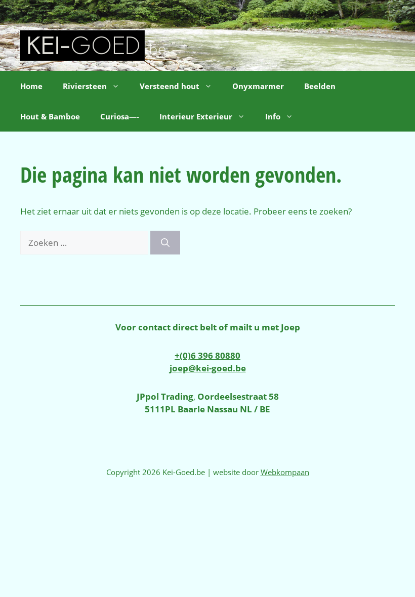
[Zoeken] (165, 243)
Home (31, 86)
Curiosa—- (119, 116)
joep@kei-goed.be (208, 368)
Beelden (320, 86)
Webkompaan (285, 472)
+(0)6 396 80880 (207, 355)
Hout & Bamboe (50, 116)
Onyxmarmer (258, 86)
